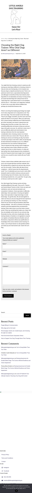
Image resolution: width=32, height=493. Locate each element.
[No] (30, 488)
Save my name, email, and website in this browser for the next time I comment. (16, 290)
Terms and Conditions (7, 458)
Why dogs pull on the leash (8, 328)
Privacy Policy (5, 454)
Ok (16, 490)
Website (5, 259)
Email (4, 251)
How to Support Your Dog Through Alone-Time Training (15, 338)
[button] (16, 32)
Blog (6, 38)
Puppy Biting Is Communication (9, 325)
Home (2, 38)
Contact (3, 461)
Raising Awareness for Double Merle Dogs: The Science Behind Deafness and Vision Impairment (15, 360)
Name (5, 243)
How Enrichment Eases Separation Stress (12, 335)
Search (3, 312)
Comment (5, 266)
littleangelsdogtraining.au (8, 53)
